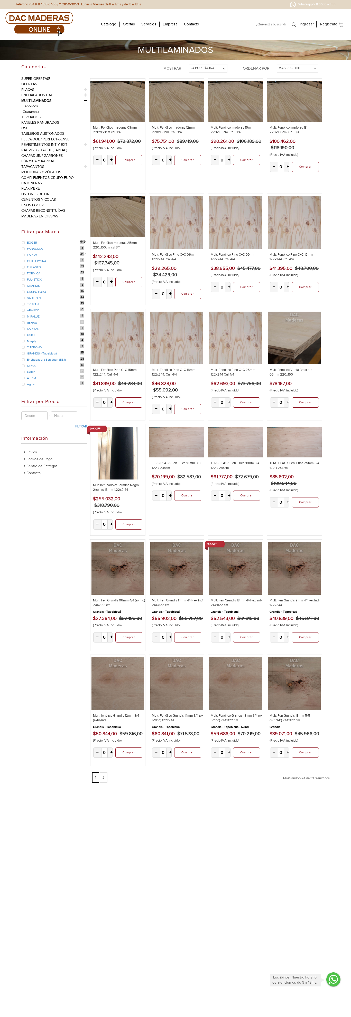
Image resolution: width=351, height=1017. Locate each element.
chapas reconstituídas (43, 211)
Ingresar (307, 24)
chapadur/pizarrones (42, 156)
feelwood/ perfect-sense (45, 139)
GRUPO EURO (36, 292)
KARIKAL (33, 329)
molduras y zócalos (41, 172)
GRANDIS (33, 285)
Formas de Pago (39, 459)
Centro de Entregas (42, 466)
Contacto (191, 24)
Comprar (129, 159)
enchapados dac (37, 95)
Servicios (148, 24)
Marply (31, 341)
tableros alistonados (42, 134)
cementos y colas (38, 200)
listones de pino (36, 194)
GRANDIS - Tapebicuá (42, 353)
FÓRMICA (33, 273)
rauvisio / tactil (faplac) (44, 150)
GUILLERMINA (36, 261)
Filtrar (81, 426)
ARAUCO (33, 310)
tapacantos (32, 167)
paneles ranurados (40, 122)
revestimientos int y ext (44, 145)
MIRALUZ (33, 316)
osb (25, 128)
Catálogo (108, 24)
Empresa (170, 24)
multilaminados (36, 101)
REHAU (32, 322)
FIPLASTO (34, 267)
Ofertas (129, 24)
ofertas (29, 84)
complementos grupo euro (47, 178)
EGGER (32, 242)
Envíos (31, 452)
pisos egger (32, 205)
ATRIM (31, 378)
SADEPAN (34, 298)
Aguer (31, 384)
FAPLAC (32, 255)
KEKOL (31, 366)
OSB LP (32, 335)
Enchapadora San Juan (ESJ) (46, 359)
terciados (31, 117)
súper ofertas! (35, 79)
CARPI (31, 372)
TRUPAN (33, 304)
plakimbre (30, 188)
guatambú (31, 112)
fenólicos (30, 106)
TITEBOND (34, 347)
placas (27, 90)
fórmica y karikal (38, 161)
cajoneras (31, 183)
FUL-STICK (34, 279)
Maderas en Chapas (39, 216)
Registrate (328, 24)
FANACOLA (35, 249)
